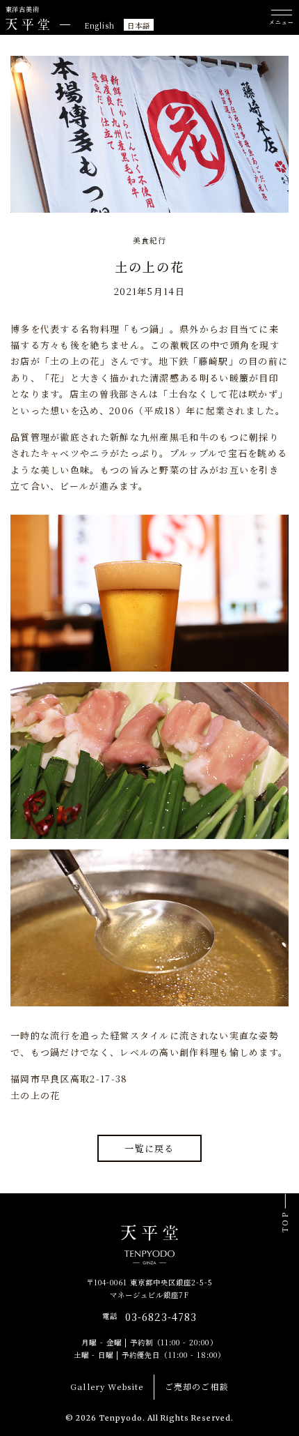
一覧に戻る (149, 1148)
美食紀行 (149, 239)
